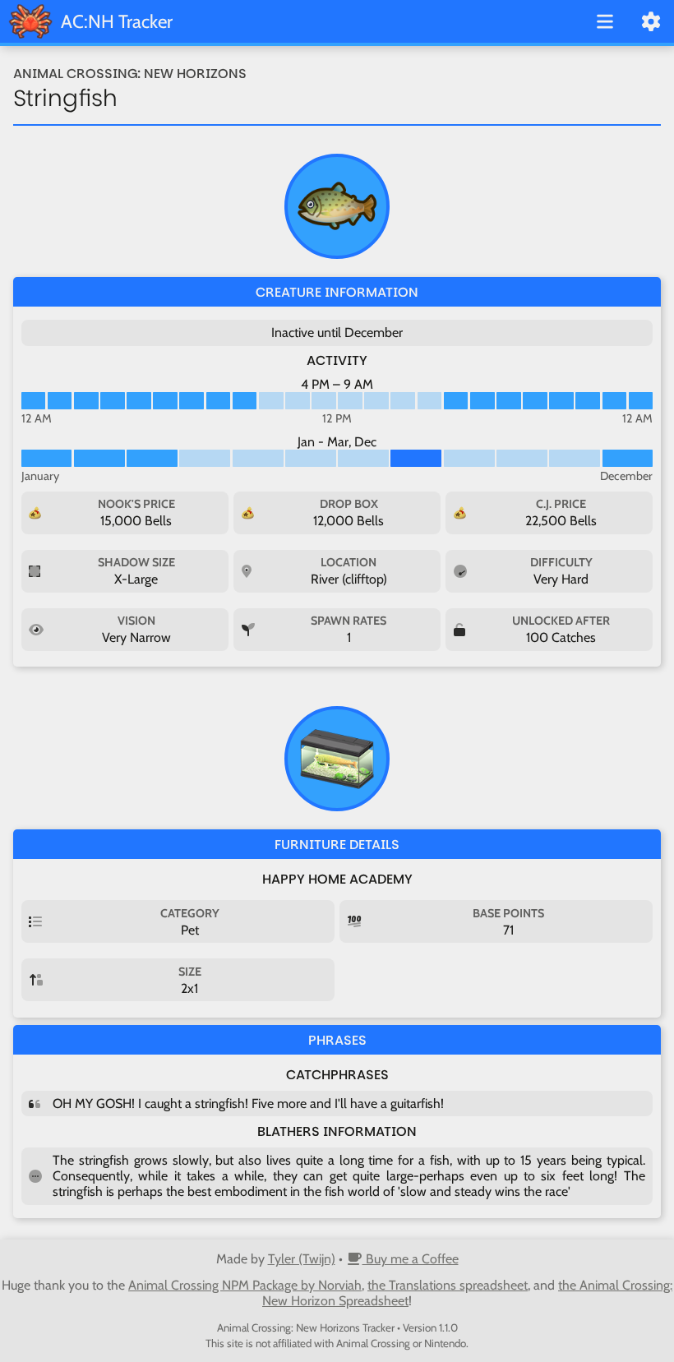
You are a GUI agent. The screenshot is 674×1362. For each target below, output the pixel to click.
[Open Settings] (651, 23)
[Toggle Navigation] (605, 23)
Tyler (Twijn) (301, 1259)
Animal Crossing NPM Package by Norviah (245, 1285)
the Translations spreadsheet (447, 1285)
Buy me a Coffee (410, 1259)
